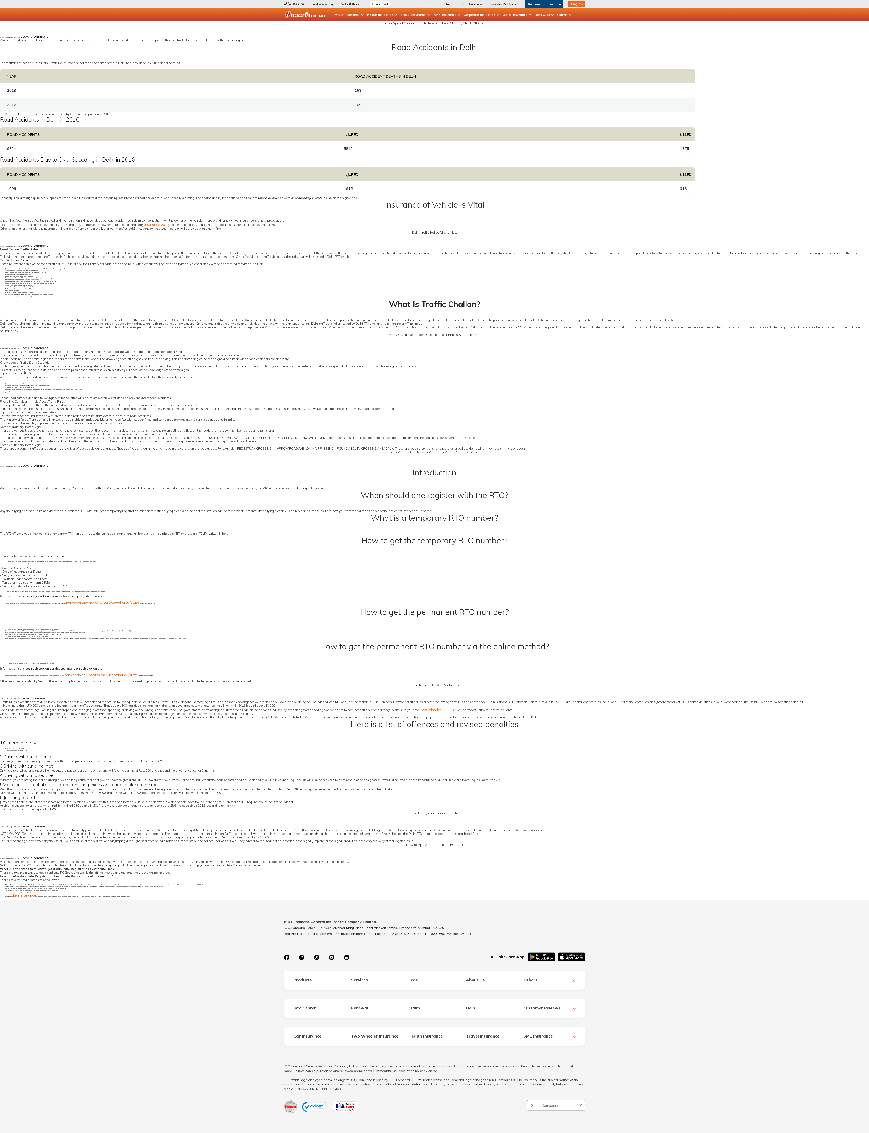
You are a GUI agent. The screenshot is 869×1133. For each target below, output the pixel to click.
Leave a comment (34, 36)
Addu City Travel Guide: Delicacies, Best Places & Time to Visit (434, 335)
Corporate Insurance (479, 15)
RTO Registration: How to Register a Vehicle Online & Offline (435, 452)
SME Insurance (445, 15)
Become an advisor (542, 4)
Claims (562, 15)
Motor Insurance (347, 15)
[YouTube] (331, 957)
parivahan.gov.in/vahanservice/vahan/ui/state (102, 602)
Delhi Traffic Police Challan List (434, 232)
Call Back (352, 4)
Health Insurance (380, 15)
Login (576, 4)
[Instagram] (301, 957)
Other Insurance (515, 15)
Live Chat (381, 4)
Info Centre (471, 4)
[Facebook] (286, 957)
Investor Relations (503, 4)
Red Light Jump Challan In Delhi (434, 813)
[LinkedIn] (346, 957)
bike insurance (24, 895)
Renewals (542, 15)
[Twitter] (316, 957)
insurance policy (157, 224)
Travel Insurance (414, 15)
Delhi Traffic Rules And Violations (434, 685)
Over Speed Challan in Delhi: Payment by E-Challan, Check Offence (434, 23)
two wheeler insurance (439, 709)
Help (448, 4)
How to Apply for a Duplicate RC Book (434, 845)
